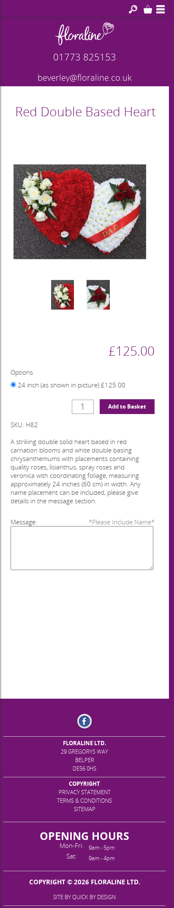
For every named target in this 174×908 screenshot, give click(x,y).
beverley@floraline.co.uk (85, 78)
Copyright (84, 783)
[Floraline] (84, 34)
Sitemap (84, 809)
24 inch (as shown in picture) (70, 385)
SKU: (17, 424)
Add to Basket (127, 406)
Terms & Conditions (84, 800)
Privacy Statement (85, 792)
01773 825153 (84, 56)
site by (84, 897)
